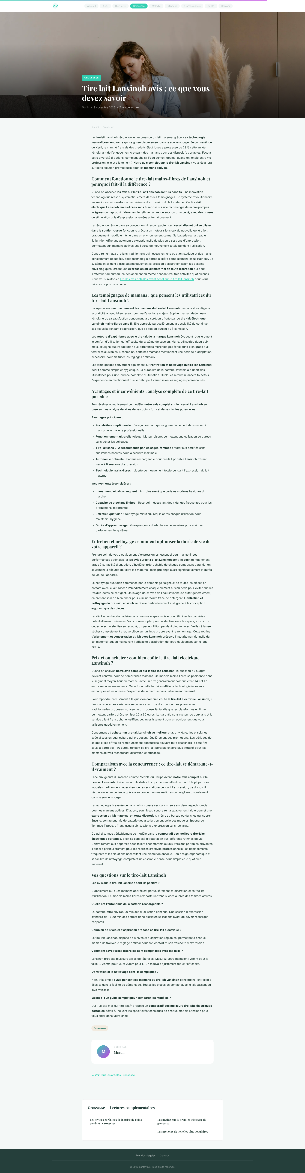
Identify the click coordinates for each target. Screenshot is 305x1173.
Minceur (172, 6)
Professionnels (192, 6)
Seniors (225, 6)
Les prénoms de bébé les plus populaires (182, 1131)
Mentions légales (146, 1155)
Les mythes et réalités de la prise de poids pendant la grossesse (116, 1121)
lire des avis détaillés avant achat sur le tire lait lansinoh (157, 279)
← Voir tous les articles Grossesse (113, 1075)
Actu (105, 6)
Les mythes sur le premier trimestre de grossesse (181, 1121)
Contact (164, 1155)
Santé (211, 6)
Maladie (156, 6)
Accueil (91, 6)
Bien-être (120, 6)
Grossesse (139, 6)
